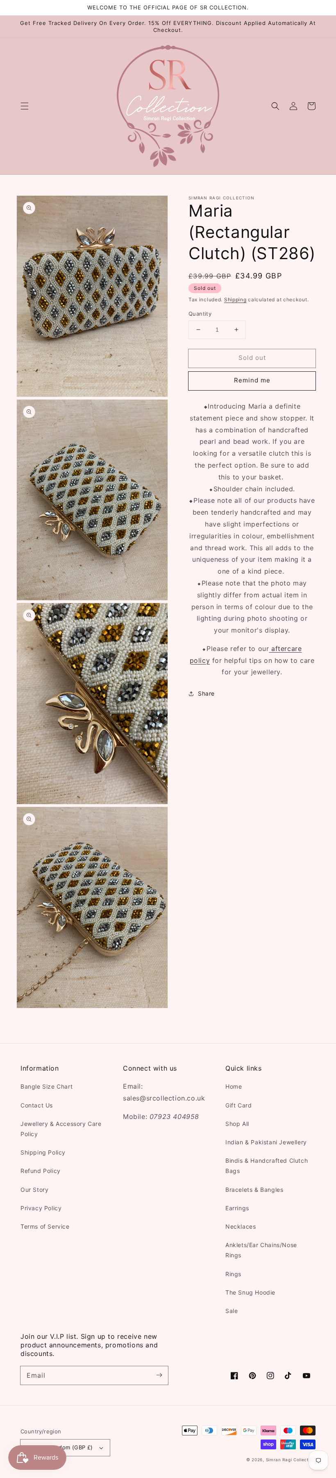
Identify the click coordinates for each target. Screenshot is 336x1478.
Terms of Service (45, 1226)
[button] (25, 106)
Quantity (199, 313)
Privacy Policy (40, 1208)
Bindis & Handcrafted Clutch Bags (266, 1165)
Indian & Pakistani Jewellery (266, 1142)
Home (233, 1086)
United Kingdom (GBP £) (60, 1447)
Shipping (235, 299)
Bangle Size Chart (46, 1086)
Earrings (237, 1208)
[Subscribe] (159, 1375)
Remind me (252, 380)
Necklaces (240, 1226)
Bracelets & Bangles (254, 1189)
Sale (231, 1310)
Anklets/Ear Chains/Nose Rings (261, 1250)
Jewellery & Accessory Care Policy (61, 1128)
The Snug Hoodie (250, 1292)
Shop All (237, 1123)
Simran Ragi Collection (291, 1459)
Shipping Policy (43, 1152)
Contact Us (36, 1105)
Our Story (34, 1189)
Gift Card (238, 1105)
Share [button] (206, 693)
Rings (233, 1273)
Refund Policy (40, 1170)
